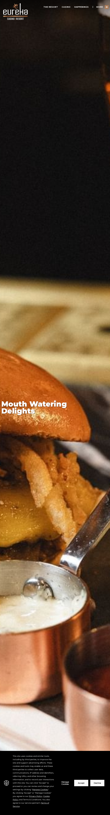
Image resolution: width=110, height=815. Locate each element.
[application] (55, 783)
